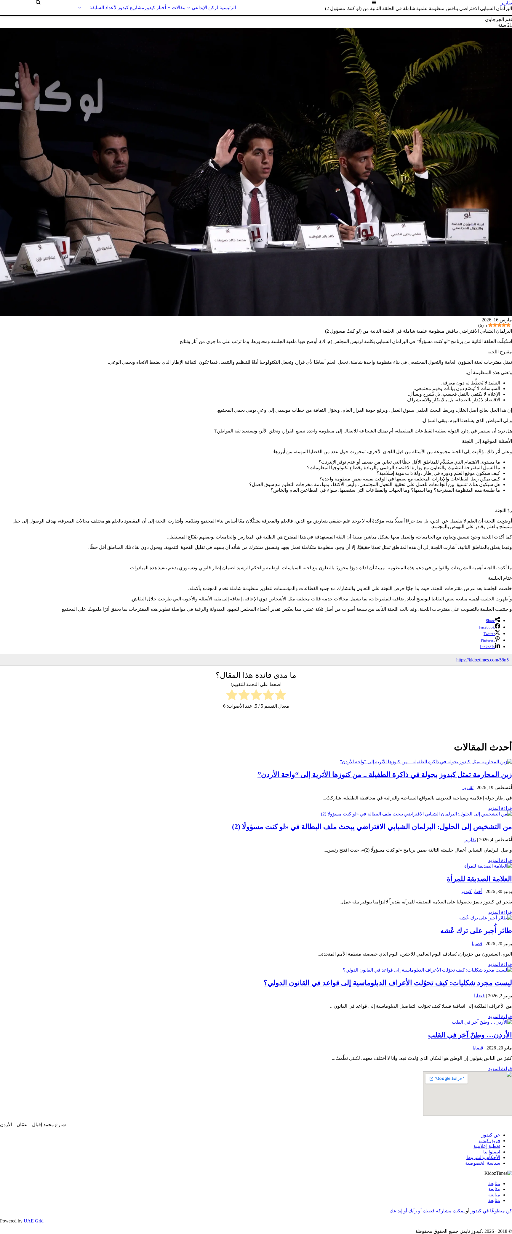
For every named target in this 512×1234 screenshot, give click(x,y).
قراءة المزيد (500, 808)
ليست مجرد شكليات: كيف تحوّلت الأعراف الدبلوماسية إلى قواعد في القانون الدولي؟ (388, 983)
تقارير (467, 787)
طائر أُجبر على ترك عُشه (476, 931)
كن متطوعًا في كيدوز (491, 1210)
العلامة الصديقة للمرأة (479, 879)
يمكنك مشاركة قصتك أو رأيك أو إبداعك (427, 1210)
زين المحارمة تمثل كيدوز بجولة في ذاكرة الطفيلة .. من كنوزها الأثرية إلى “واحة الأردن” (384, 774)
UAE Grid (34, 1220)
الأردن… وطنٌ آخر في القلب (470, 1035)
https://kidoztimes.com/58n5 (482, 659)
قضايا (477, 943)
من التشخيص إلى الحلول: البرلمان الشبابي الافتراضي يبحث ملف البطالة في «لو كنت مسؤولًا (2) (372, 827)
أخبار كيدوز (471, 891)
